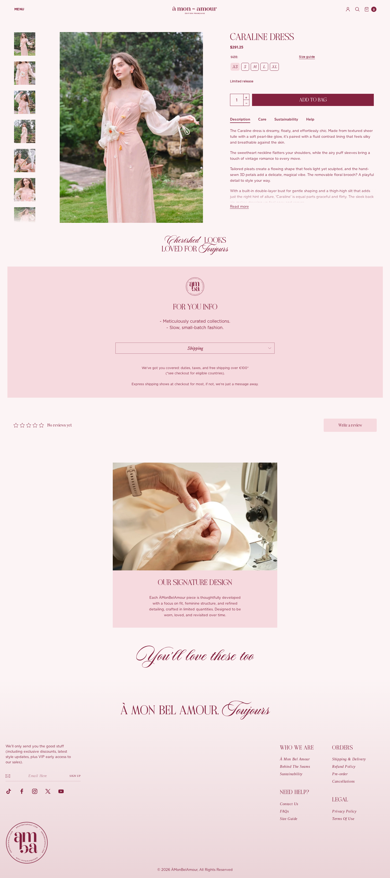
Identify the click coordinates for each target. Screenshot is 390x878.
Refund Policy (343, 767)
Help (310, 119)
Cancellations (343, 781)
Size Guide (288, 819)
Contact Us (289, 804)
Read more (239, 207)
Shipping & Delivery (349, 759)
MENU (19, 9)
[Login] (348, 9)
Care (262, 119)
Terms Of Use (343, 819)
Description (240, 119)
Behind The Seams (295, 767)
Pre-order (340, 774)
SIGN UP (75, 775)
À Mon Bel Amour (295, 759)
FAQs (284, 811)
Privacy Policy (344, 811)
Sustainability (286, 119)
